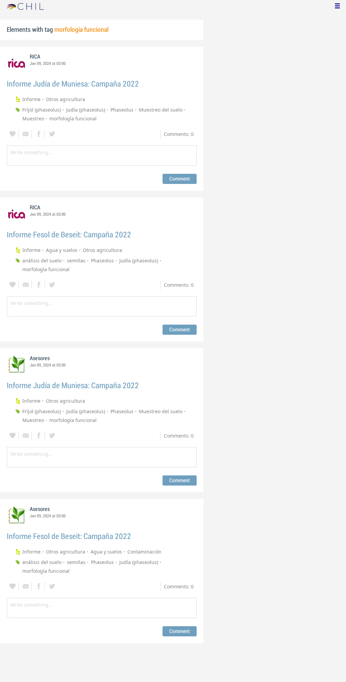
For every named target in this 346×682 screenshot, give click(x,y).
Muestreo (33, 118)
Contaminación (144, 551)
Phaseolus (121, 110)
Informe (31, 99)
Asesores (40, 358)
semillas (76, 260)
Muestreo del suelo (160, 110)
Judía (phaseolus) (85, 110)
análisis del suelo (41, 260)
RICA (35, 57)
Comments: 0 (179, 134)
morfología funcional (73, 118)
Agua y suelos (61, 250)
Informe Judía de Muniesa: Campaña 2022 (73, 84)
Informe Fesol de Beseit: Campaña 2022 (69, 235)
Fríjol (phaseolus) (41, 110)
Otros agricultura (65, 99)
